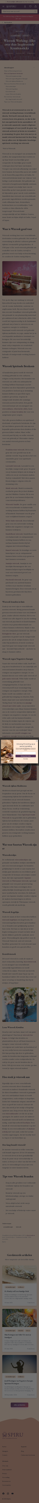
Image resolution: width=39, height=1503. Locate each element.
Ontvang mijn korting (25, 755)
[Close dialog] (37, 741)
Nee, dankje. (25, 758)
